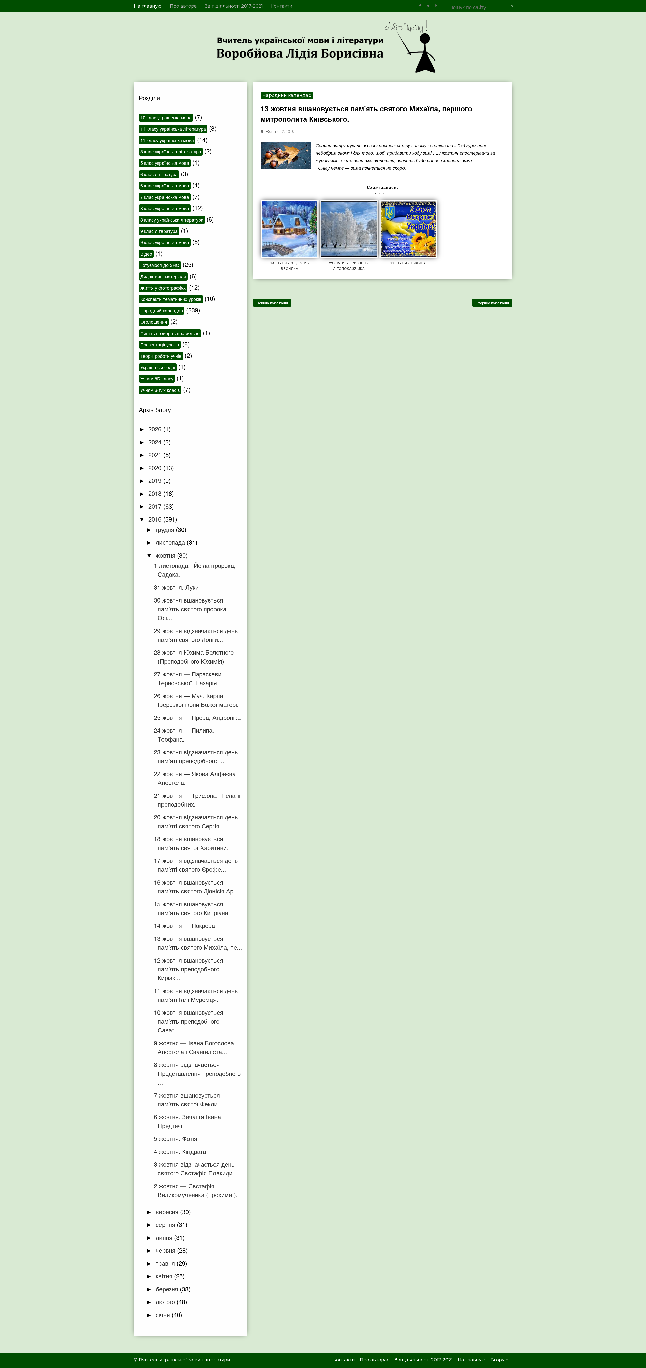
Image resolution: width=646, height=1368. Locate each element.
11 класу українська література (173, 128)
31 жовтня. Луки (176, 587)
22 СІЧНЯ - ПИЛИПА (408, 263)
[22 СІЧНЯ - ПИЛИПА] (408, 229)
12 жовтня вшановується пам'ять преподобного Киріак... (188, 968)
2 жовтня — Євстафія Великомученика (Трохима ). (196, 1190)
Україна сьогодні (157, 367)
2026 (155, 428)
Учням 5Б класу (156, 378)
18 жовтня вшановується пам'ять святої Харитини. (191, 843)
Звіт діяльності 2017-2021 (234, 6)
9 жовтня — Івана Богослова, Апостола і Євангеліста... (195, 1047)
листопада (171, 542)
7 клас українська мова (164, 197)
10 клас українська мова (166, 117)
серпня (166, 1224)
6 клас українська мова (164, 185)
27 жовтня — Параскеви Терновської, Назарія (187, 678)
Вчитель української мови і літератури (184, 1360)
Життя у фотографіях (163, 287)
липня (165, 1237)
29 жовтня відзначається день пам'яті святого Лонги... (196, 635)
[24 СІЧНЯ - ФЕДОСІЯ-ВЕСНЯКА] (290, 229)
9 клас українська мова (164, 242)
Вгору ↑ (499, 1360)
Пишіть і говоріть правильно (170, 333)
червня (166, 1250)
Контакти (281, 6)
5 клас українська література (170, 151)
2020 (155, 467)
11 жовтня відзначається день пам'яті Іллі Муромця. (196, 995)
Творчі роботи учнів (160, 355)
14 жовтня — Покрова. (185, 925)
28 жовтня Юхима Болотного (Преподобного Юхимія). (194, 656)
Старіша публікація (492, 302)
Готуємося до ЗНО (159, 265)
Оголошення (153, 321)
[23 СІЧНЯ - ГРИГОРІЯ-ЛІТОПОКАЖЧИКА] (349, 229)
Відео (146, 253)
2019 (155, 480)
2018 (155, 493)
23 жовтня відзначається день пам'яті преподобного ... (196, 756)
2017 (155, 506)
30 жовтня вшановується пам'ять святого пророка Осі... (190, 608)
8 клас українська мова (164, 208)
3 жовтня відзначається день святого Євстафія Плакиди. (194, 1168)
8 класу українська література (171, 219)
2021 (155, 454)
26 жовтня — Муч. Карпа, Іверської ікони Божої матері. (196, 700)
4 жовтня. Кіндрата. (181, 1151)
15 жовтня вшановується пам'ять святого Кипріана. (192, 908)
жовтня (166, 555)
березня (168, 1288)
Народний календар (286, 95)
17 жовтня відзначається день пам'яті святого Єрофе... (196, 864)
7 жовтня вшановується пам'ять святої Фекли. (187, 1099)
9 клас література (159, 231)
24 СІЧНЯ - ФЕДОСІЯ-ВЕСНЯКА (289, 266)
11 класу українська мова (167, 140)
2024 (155, 441)
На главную (148, 6)
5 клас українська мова (164, 162)
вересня (168, 1211)
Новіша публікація (272, 302)
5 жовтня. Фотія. (176, 1138)
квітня (165, 1275)
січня (164, 1314)
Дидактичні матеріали (163, 276)
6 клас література (159, 174)
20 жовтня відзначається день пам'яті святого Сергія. (196, 821)
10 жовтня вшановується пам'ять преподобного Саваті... (188, 1021)
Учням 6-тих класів (160, 390)
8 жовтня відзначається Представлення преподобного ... (197, 1073)
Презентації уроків (159, 344)
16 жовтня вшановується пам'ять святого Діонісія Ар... (196, 886)
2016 (155, 518)
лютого (166, 1301)
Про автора (183, 6)
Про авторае (375, 1360)
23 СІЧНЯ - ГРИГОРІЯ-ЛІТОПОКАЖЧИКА (349, 266)
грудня (166, 529)
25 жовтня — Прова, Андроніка (197, 717)
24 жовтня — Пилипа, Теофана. (184, 734)
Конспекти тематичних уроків (170, 299)
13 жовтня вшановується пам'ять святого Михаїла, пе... (198, 942)
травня (166, 1262)
